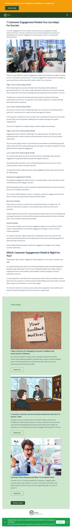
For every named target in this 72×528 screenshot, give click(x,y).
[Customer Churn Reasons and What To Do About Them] (36, 456)
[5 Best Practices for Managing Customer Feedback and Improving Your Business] (36, 330)
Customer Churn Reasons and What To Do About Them (32, 477)
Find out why (12, 8)
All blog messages (18, 503)
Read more (17, 369)
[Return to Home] (8, 15)
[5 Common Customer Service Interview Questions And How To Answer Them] (36, 393)
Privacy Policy (51, 524)
